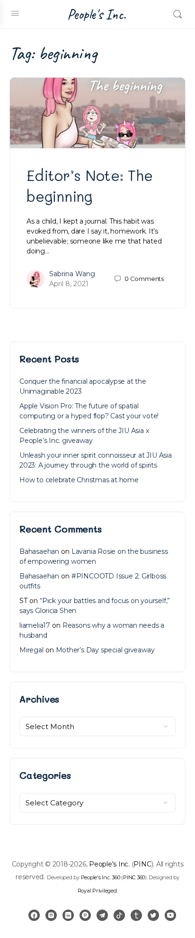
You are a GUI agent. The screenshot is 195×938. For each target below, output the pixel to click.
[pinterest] (85, 915)
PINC (142, 864)
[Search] (177, 14)
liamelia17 (34, 625)
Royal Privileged (97, 890)
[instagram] (51, 915)
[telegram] (102, 915)
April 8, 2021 (69, 284)
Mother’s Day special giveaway (105, 650)
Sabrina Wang (72, 274)
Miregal (31, 650)
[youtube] (170, 915)
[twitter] (153, 915)
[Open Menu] (15, 13)
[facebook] (34, 915)
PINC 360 (134, 877)
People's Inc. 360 (100, 877)
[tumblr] (136, 915)
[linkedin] (68, 915)
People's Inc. (96, 14)
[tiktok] (119, 915)
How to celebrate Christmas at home (79, 480)
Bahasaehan (39, 551)
